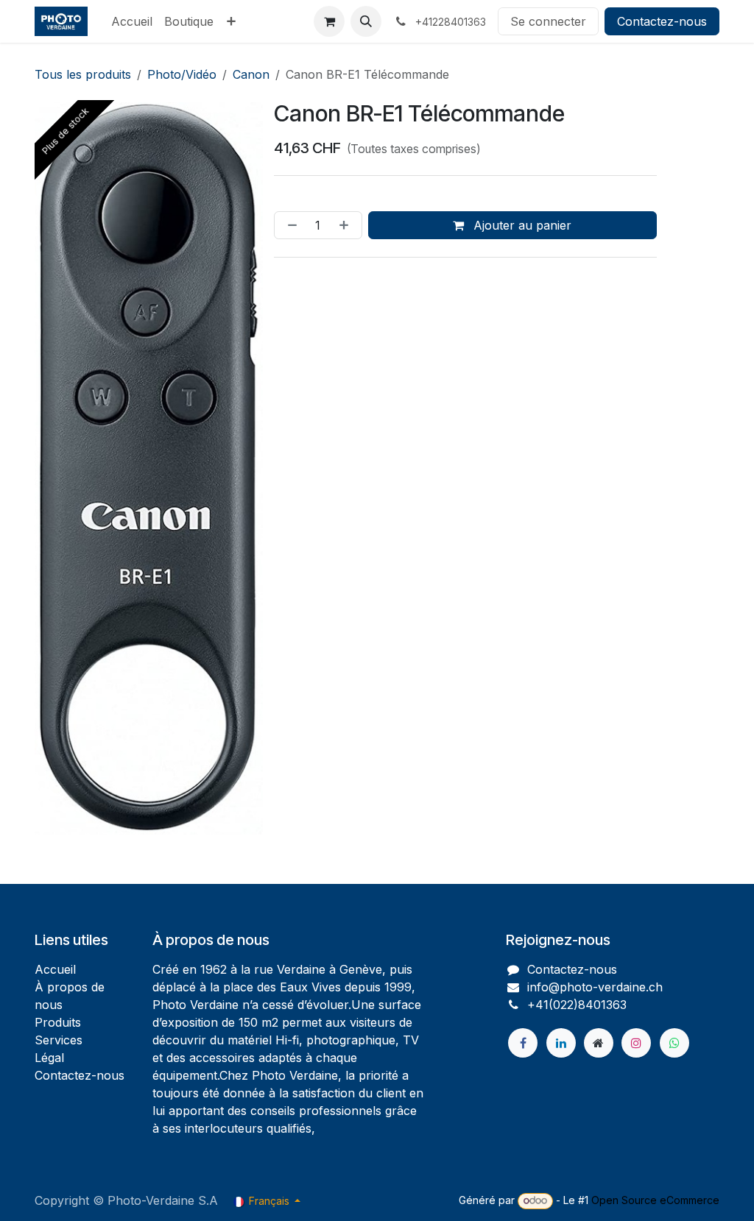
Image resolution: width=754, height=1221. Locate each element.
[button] (365, 21)
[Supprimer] (289, 225)
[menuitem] (131, 21)
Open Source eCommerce (655, 1200)
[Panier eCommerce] (329, 21)
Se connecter (548, 21)
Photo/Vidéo (181, 74)
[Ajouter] (347, 225)
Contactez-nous (662, 21)
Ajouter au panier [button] (520, 225)
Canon (251, 74)
